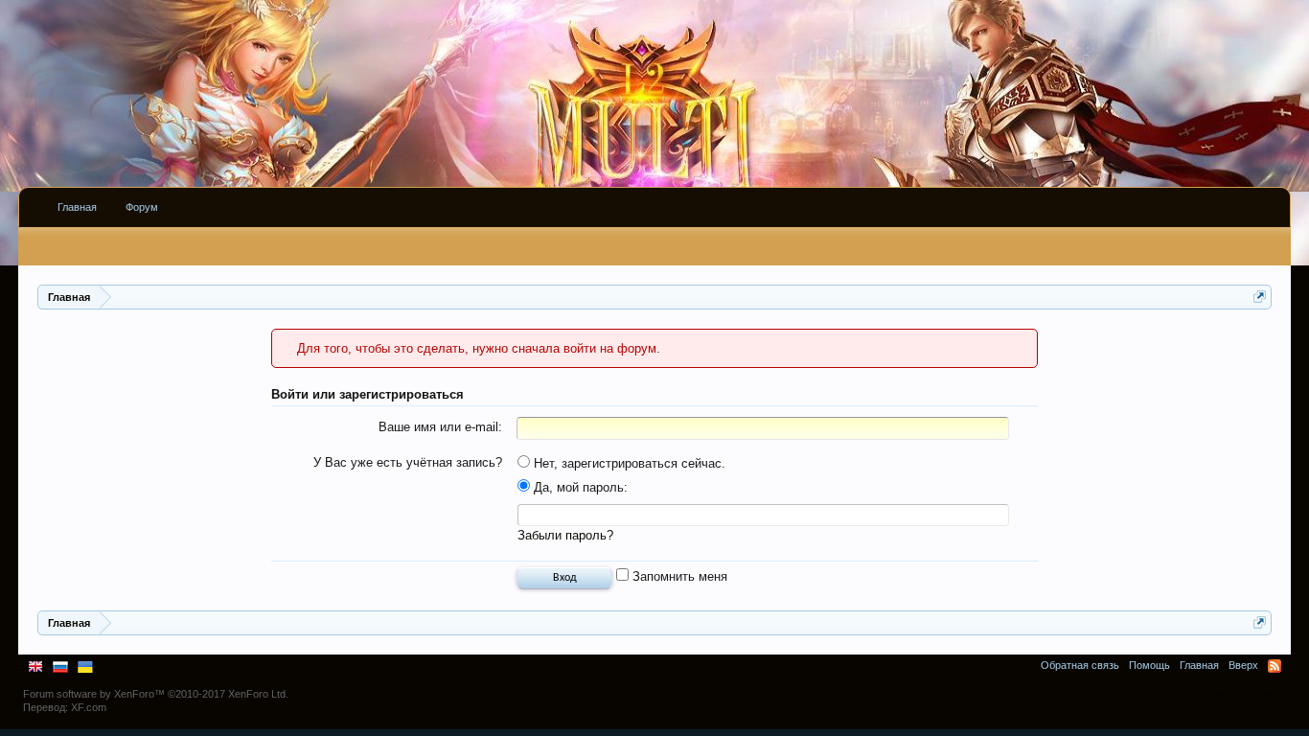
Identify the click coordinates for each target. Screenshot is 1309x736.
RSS (1274, 666)
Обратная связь (1080, 665)
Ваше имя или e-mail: (440, 427)
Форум (142, 207)
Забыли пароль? (565, 535)
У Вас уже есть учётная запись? (407, 462)
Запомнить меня (678, 576)
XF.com (88, 707)
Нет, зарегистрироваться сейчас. (627, 463)
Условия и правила (1240, 694)
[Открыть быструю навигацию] (1259, 296)
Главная (77, 207)
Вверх (1243, 665)
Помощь (1149, 665)
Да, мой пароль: (579, 487)
